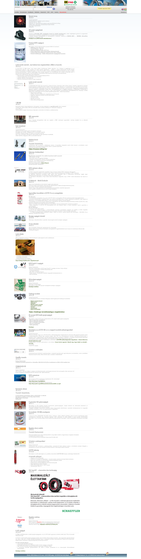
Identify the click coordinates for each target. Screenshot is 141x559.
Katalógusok (30, 12)
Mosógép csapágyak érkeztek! (37, 216)
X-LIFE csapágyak (20, 531)
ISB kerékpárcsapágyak (35, 279)
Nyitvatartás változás (21, 389)
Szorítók (33, 306)
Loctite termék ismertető (35, 82)
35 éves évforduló (33, 224)
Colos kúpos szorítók (36, 305)
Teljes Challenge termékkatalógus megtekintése (47, 312)
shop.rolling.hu (45, 163)
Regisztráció (43, 12)
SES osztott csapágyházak (36, 30)
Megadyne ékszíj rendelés (36, 428)
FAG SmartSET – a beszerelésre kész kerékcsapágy (43, 470)
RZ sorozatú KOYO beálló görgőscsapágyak (40, 315)
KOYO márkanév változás (36, 168)
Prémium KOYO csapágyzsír (36, 43)
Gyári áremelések (20, 126)
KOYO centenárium (34, 375)
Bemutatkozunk (23, 12)
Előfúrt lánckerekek (35, 309)
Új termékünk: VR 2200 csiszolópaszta (39, 412)
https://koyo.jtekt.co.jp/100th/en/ (37, 381)
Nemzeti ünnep (33, 16)
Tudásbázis (37, 12)
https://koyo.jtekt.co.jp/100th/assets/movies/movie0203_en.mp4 (45, 383)
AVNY (52, 12)
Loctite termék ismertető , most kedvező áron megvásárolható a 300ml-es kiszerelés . (39, 65)
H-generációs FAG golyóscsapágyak (38, 402)
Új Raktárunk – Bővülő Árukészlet (38, 181)
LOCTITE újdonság (34, 450)
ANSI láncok (34, 302)
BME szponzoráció (34, 116)
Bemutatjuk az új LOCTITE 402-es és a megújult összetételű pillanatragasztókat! (51, 330)
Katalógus (31, 327)
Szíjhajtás (33, 303)
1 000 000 (18, 103)
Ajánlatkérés (123, 12)
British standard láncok (36, 301)
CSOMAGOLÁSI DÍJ (21, 366)
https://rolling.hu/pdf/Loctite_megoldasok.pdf (27, 260)
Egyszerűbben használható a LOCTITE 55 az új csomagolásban (46, 193)
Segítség (56, 12)
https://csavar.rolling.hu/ (38, 149)
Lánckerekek (34, 308)
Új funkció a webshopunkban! (37, 441)
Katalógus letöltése (34, 286)
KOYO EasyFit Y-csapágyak (36, 263)
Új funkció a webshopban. (36, 350)
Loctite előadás (20, 234)
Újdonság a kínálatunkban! (36, 152)
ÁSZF (48, 12)
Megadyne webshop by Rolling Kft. (49, 524)
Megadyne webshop (34, 517)
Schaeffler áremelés (21, 357)
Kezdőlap (17, 12)
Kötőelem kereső (33, 140)
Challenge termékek (34, 294)
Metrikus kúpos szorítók (37, 304)
